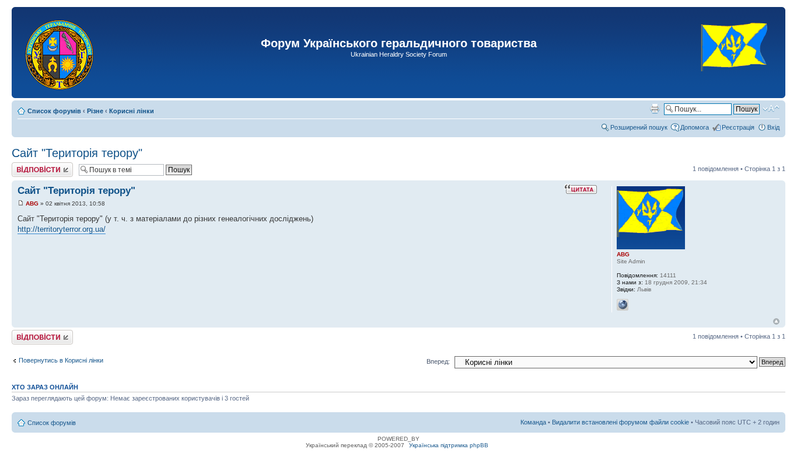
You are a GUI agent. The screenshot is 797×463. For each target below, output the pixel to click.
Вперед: (438, 361)
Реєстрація (738, 127)
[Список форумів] (60, 52)
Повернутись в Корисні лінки (61, 360)
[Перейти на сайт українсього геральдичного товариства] (735, 81)
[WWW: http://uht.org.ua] (622, 305)
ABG (32, 203)
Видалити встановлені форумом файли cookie (620, 422)
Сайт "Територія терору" (77, 153)
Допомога (694, 127)
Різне (95, 110)
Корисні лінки (131, 110)
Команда (533, 422)
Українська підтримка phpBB (448, 445)
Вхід (773, 127)
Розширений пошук (638, 127)
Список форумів (54, 110)
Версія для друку (654, 108)
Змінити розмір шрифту (771, 108)
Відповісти (27, 165)
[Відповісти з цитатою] (580, 189)
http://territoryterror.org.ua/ (62, 229)
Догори (776, 321)
